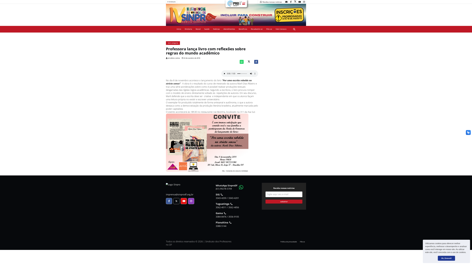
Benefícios (243, 29)
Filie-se (269, 29)
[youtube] (300, 2)
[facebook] (291, 2)
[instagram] (304, 2)
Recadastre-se (257, 29)
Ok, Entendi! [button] (446, 258)
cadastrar (284, 201)
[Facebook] (256, 62)
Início (179, 29)
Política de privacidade (288, 242)
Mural (198, 29)
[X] (295, 2)
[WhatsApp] (242, 62)
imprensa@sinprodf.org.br (179, 194)
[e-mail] (286, 2)
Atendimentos (229, 29)
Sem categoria (173, 43)
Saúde (206, 29)
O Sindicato (171, 2)
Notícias (216, 29)
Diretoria (188, 29)
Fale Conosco (281, 29)
